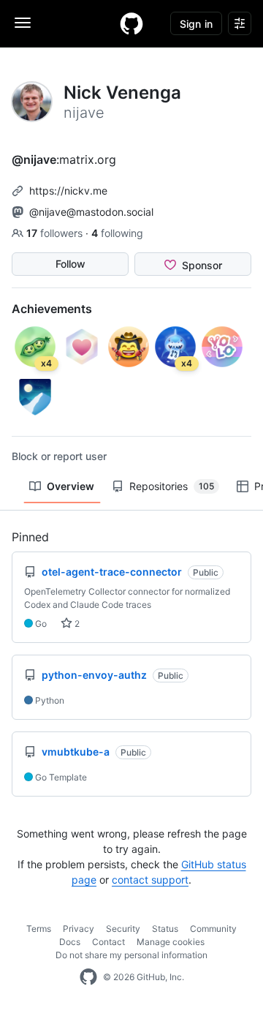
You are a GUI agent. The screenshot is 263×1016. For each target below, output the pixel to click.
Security (123, 928)
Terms (38, 928)
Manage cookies (171, 941)
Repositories (171, 486)
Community (213, 928)
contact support (150, 879)
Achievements (52, 308)
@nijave (34, 159)
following (117, 233)
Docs (69, 941)
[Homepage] (131, 23)
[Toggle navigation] (23, 23)
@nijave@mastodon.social (91, 212)
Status (165, 928)
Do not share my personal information (131, 954)
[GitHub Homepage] (88, 977)
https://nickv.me (68, 190)
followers (55, 233)
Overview (70, 486)
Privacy (78, 928)
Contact (108, 941)
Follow (70, 263)
